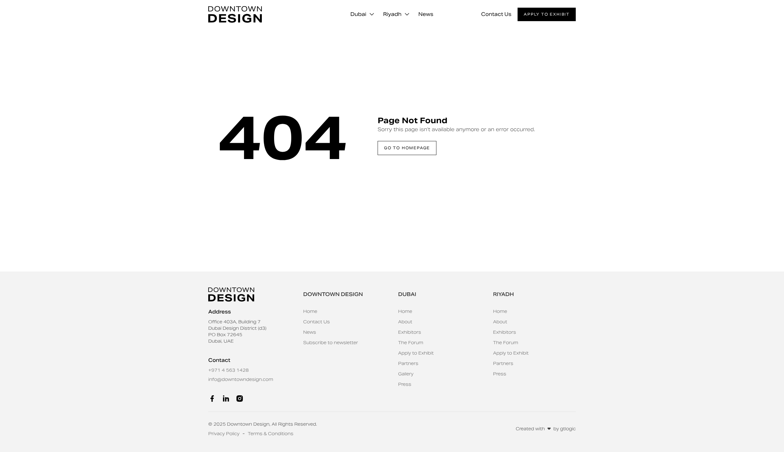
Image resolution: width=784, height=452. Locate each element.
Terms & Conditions (270, 433)
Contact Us (496, 14)
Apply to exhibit (547, 14)
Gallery (405, 374)
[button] (362, 14)
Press (404, 384)
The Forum (410, 342)
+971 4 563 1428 (228, 370)
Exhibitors (409, 332)
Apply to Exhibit (416, 353)
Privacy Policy (223, 433)
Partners (408, 363)
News (425, 14)
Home (310, 311)
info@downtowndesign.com (240, 379)
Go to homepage (407, 148)
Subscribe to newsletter (330, 342)
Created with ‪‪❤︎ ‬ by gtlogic (546, 428)
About (405, 322)
